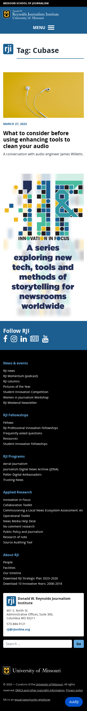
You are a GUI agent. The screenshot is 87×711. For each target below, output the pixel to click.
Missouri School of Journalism (26, 3)
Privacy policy (74, 690)
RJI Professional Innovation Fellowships (30, 428)
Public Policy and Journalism (23, 532)
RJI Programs (14, 456)
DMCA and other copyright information (40, 690)
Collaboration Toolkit (17, 505)
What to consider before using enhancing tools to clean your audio (36, 139)
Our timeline (12, 573)
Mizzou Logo (6, 14)
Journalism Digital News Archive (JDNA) (30, 469)
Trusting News (13, 480)
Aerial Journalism (15, 464)
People (8, 562)
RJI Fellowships (15, 415)
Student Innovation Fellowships (25, 444)
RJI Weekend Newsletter (20, 403)
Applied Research (17, 492)
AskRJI (74, 702)
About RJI (11, 555)
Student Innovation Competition (25, 392)
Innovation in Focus (17, 500)
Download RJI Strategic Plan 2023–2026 (30, 578)
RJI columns (11, 381)
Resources (10, 438)
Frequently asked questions (22, 433)
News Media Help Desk (19, 521)
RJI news (9, 371)
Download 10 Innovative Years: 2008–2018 (32, 584)
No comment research (19, 526)
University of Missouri (28, 18)
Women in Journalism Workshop (26, 397)
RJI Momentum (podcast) (20, 376)
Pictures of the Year (17, 387)
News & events (15, 363)
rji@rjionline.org (18, 629)
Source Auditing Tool (17, 542)
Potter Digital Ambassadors (22, 474)
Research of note (15, 537)
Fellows (8, 423)
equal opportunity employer (32, 699)
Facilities (9, 568)
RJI (35, 13)
